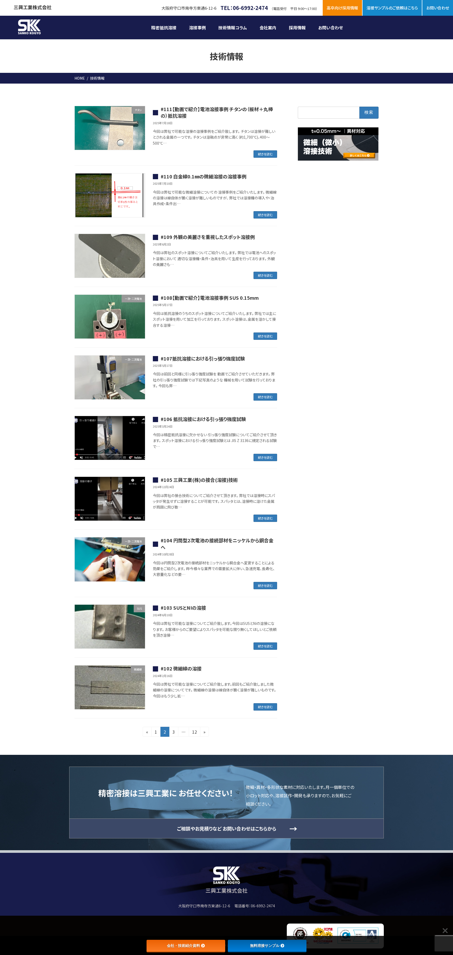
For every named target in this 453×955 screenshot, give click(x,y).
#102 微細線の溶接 (181, 668)
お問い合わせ (437, 7)
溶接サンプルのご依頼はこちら (392, 7)
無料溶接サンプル (264, 945)
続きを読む (265, 154)
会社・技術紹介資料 (183, 945)
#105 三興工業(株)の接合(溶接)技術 (199, 479)
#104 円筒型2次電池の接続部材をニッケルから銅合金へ (217, 543)
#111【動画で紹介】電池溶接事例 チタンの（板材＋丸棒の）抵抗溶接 (217, 112)
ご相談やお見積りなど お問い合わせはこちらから (226, 828)
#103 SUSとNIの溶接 (183, 607)
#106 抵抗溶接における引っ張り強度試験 (203, 419)
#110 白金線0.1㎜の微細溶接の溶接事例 (203, 176)
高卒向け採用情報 (342, 7)
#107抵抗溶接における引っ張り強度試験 (203, 358)
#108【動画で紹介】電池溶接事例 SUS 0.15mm (210, 297)
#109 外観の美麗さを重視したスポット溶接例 (208, 236)
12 (194, 732)
